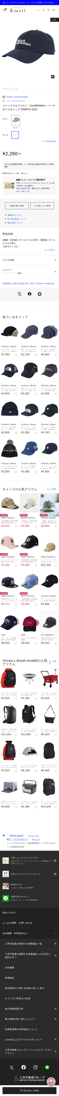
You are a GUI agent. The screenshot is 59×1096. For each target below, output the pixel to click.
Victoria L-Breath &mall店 (17, 97)
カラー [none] (5, 119)
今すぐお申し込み (23, 191)
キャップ (36, 839)
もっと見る (49, 250)
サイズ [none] (5, 135)
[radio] (15, 122)
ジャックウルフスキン (15, 101)
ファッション (33, 835)
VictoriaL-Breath (16, 835)
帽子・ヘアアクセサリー (17, 839)
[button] (29, 50)
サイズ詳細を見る (49, 141)
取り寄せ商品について (17, 219)
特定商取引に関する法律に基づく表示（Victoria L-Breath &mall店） (29, 283)
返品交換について (15, 223)
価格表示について (15, 215)
